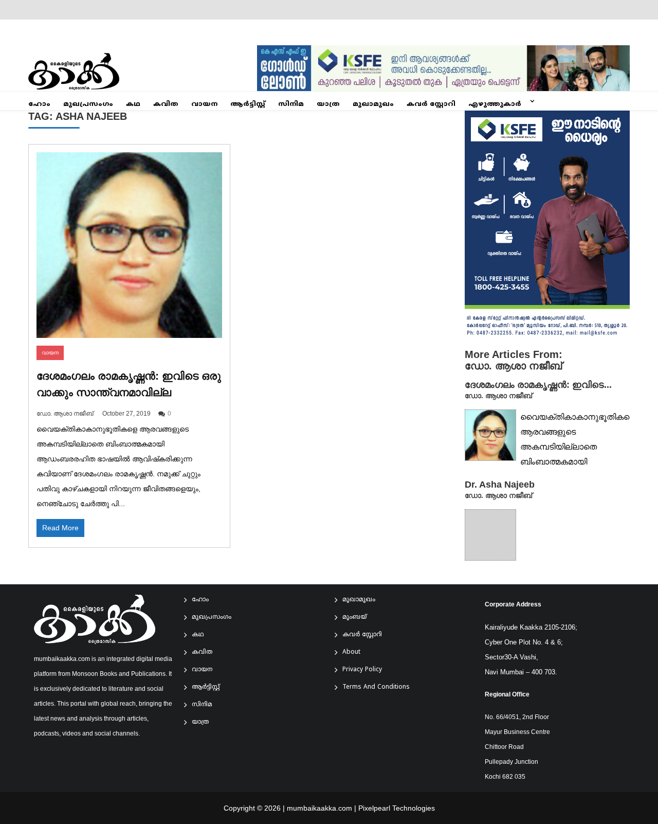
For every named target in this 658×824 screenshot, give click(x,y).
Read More (60, 528)
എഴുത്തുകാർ (494, 104)
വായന (204, 104)
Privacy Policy (362, 670)
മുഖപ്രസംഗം (88, 104)
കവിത (165, 104)
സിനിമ (291, 104)
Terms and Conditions (376, 687)
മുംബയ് (354, 617)
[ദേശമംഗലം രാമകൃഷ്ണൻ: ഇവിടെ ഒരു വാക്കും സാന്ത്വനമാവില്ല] (129, 245)
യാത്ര (328, 104)
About (351, 652)
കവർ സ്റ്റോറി (431, 104)
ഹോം (39, 104)
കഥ (133, 104)
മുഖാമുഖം (373, 104)
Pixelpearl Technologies (396, 808)
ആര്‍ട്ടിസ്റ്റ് (247, 104)
